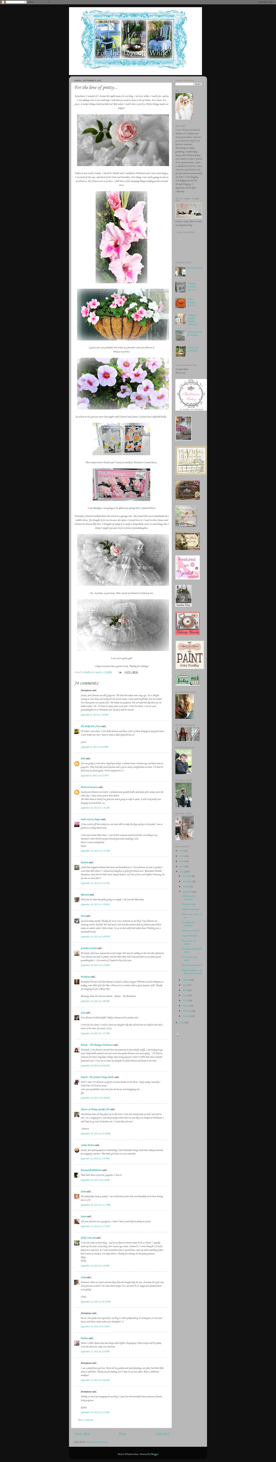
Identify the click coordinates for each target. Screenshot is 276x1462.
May (185, 995)
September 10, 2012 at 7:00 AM (95, 1001)
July (185, 985)
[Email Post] (119, 672)
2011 (182, 1022)
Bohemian (85, 976)
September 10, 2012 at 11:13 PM (96, 1205)
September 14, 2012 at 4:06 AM (95, 1380)
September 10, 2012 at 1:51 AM (95, 808)
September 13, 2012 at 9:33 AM (95, 1326)
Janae (83, 1216)
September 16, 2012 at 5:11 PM (95, 1412)
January (187, 1016)
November (187, 881)
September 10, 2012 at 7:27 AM (95, 1033)
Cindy (83, 1277)
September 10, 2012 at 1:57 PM (95, 1158)
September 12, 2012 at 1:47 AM (95, 1226)
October (186, 886)
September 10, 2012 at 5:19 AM (95, 965)
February (187, 1011)
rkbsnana (85, 894)
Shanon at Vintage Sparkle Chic (95, 1109)
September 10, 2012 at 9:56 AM (95, 1098)
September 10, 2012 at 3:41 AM (95, 883)
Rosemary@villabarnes (91, 1170)
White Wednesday (190, 909)
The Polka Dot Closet (91, 726)
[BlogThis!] (128, 672)
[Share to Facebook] (134, 672)
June (185, 990)
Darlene (84, 1338)
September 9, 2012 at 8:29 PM (94, 747)
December (187, 876)
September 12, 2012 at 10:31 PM (96, 1301)
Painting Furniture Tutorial (191, 286)
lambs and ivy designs (90, 819)
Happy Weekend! (190, 936)
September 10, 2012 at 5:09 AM (95, 936)
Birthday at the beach (192, 965)
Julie (83, 758)
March (186, 1006)
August (186, 980)
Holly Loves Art (88, 1238)
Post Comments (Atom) (96, 1442)
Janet (83, 1191)
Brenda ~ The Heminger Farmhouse (97, 1045)
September (187, 892)
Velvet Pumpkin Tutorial (191, 302)
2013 (182, 866)
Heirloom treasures (89, 787)
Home (122, 1434)
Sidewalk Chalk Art (191, 930)
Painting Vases (188, 904)
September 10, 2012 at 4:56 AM (95, 904)
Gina (83, 1012)
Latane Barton (87, 1145)
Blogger (154, 1454)
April (185, 1000)
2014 (182, 861)
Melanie (84, 862)
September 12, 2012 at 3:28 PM (95, 1265)
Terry (83, 916)
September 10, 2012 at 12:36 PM (96, 1133)
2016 (182, 851)
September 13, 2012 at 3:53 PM (95, 1351)
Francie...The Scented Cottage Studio (97, 1077)
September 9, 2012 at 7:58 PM (94, 715)
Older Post (162, 1434)
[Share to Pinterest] (136, 672)
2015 (182, 856)
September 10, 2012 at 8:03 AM (95, 1065)
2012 (182, 871)
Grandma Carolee (89, 948)
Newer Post (81, 1434)
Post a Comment (85, 1420)
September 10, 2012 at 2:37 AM (95, 851)
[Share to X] (131, 672)
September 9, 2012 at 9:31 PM (94, 775)
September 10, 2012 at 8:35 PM (95, 1180)
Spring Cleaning (194, 268)
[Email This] (125, 672)
